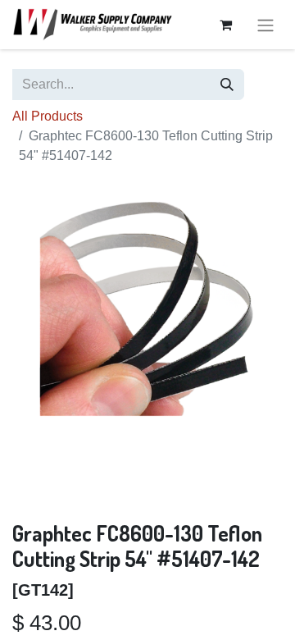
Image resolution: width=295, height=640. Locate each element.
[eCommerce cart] (225, 24)
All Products (47, 116)
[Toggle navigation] (265, 25)
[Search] (227, 84)
